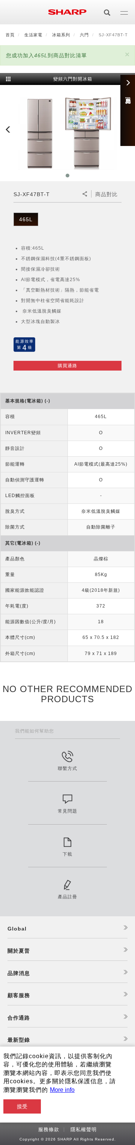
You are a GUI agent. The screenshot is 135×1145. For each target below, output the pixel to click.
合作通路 (19, 1018)
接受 (22, 1106)
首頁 (10, 35)
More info (62, 1090)
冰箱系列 (61, 35)
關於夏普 (19, 951)
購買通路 (67, 365)
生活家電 (33, 35)
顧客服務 (19, 995)
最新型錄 (19, 1040)
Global (17, 929)
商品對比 (106, 194)
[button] (127, 54)
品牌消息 (19, 973)
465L (26, 219)
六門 (84, 35)
